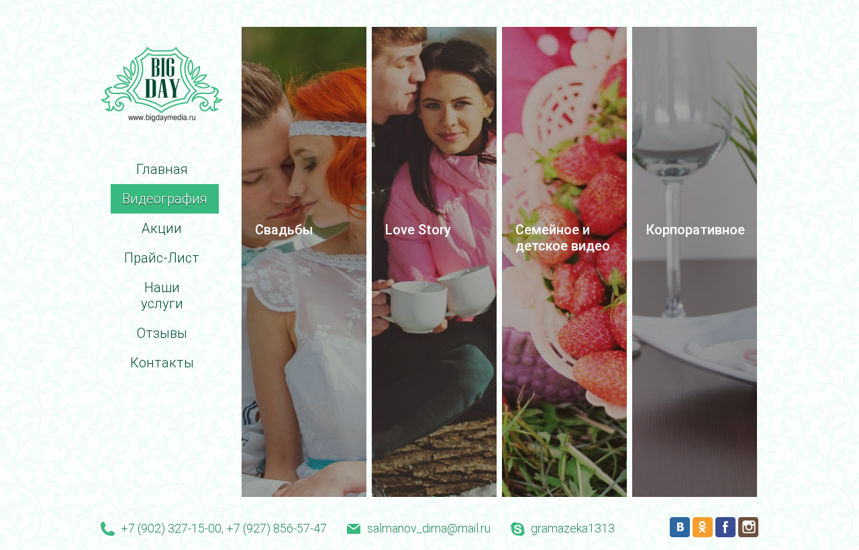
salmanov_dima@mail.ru (429, 528)
